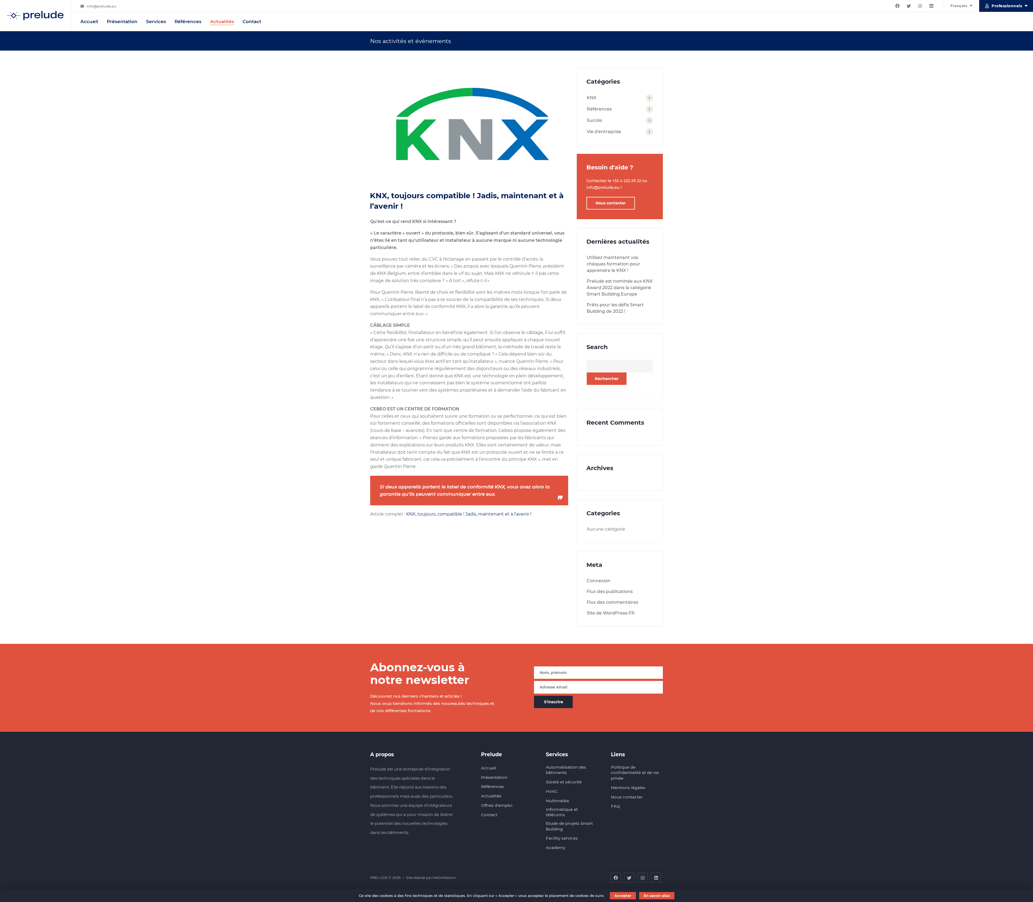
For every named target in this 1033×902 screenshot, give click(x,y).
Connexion (598, 580)
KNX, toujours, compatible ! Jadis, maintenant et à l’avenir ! (468, 514)
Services (156, 21)
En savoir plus (657, 895)
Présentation (122, 21)
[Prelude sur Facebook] (897, 6)
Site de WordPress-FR (611, 613)
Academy (555, 847)
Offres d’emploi (496, 805)
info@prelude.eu (101, 6)
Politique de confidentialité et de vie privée (635, 773)
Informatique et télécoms (562, 812)
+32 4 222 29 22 (626, 180)
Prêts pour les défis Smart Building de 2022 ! (615, 308)
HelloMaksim (444, 877)
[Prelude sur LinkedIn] (931, 6)
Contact (252, 21)
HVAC (552, 791)
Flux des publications (610, 591)
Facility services (562, 838)
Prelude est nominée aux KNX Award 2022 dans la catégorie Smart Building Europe (620, 288)
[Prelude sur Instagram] (920, 6)
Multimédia (557, 800)
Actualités (222, 21)
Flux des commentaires (612, 602)
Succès (594, 120)
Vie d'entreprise (604, 131)
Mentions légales (628, 787)
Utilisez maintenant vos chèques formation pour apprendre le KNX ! (613, 264)
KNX (591, 97)
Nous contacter (611, 203)
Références (188, 21)
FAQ (615, 806)
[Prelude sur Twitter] (908, 6)
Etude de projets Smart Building (569, 826)
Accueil (89, 21)
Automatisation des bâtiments (566, 770)
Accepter (622, 895)
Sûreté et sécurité (564, 781)
